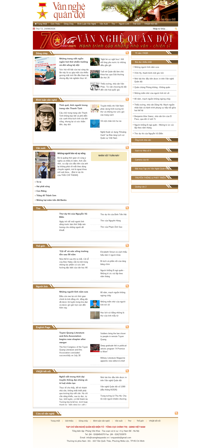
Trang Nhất (42, 24)
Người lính (124, 24)
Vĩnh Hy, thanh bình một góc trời (149, 73)
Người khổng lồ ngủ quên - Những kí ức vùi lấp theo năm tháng (154, 126)
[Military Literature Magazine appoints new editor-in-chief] (95, 357)
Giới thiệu (55, 24)
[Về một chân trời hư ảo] (95, 124)
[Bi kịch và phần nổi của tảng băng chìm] (95, 261)
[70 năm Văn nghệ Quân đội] (105, 40)
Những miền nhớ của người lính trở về (151, 93)
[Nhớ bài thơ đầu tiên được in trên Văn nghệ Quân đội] (95, 380)
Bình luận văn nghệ (86, 24)
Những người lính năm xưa (146, 67)
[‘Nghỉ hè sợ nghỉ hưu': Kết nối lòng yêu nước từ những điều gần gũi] (95, 62)
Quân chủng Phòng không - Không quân (152, 87)
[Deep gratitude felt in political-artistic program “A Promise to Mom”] (95, 348)
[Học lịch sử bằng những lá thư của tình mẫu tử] (95, 315)
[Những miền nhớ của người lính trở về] (95, 304)
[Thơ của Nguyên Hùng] (95, 220)
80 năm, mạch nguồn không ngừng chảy (152, 99)
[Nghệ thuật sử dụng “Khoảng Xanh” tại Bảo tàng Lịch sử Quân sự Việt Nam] (95, 132)
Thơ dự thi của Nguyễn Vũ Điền (148, 133)
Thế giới (137, 24)
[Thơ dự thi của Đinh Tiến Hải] (95, 214)
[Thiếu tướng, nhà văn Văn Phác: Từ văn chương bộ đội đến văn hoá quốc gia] (95, 87)
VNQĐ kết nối (150, 24)
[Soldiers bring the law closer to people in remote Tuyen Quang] (95, 333)
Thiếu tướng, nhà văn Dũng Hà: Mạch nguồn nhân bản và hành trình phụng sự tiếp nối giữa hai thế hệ (155, 108)
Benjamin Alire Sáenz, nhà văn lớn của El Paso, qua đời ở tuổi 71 (153, 117)
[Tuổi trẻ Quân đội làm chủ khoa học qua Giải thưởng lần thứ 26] (95, 74)
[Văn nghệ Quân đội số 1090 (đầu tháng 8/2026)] (95, 391)
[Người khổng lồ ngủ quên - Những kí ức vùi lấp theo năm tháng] (95, 270)
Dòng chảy (69, 24)
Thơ (113, 24)
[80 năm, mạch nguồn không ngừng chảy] (95, 292)
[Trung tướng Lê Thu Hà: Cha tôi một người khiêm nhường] (95, 399)
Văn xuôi (104, 24)
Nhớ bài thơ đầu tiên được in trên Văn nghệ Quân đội (154, 80)
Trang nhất (55, 421)
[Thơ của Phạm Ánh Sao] (95, 230)
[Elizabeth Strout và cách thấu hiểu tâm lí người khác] (95, 251)
